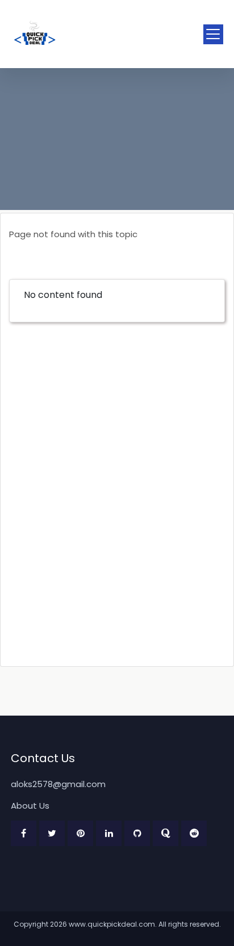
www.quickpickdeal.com (112, 924)
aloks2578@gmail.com (58, 784)
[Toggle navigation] (213, 34)
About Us (30, 806)
